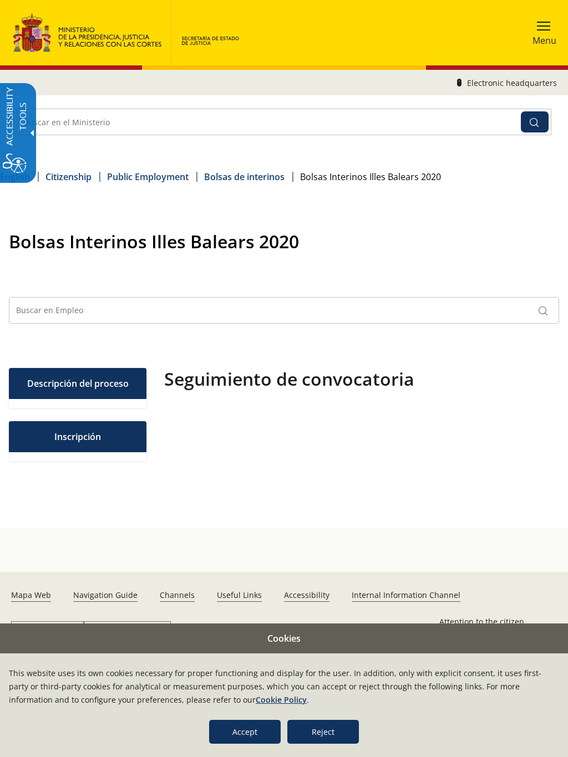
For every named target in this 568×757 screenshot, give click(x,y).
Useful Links (239, 595)
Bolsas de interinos (244, 177)
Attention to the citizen (481, 621)
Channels (177, 595)
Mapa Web (31, 595)
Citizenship (68, 177)
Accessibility (306, 595)
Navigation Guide (105, 595)
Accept (244, 732)
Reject (323, 732)
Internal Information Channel (406, 595)
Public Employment (148, 177)
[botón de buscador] (535, 121)
